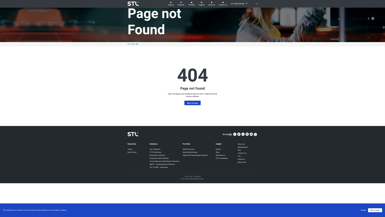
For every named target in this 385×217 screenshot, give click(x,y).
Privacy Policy (197, 176)
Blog (217, 152)
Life (239, 156)
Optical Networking (190, 152)
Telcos (130, 149)
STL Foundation (222, 158)
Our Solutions (155, 149)
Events (218, 149)
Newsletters (220, 155)
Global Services (188, 149)
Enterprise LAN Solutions (159, 158)
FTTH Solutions (156, 152)
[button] (171, 4)
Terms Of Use (188, 176)
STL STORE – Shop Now (159, 167)
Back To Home (192, 103)
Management (243, 147)
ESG (239, 150)
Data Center (132, 152)
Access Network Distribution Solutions (164, 161)
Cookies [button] (63, 210)
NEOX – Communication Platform (162, 164)
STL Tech (190, 179)
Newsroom (242, 162)
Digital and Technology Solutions (195, 155)
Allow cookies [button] (375, 210)
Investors (241, 159)
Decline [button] (363, 210)
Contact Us (242, 153)
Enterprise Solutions (157, 155)
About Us (241, 144)
